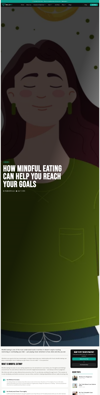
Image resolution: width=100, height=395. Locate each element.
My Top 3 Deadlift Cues (86, 392)
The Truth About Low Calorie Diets (87, 385)
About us (28, 4)
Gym (49, 4)
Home (22, 4)
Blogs (70, 4)
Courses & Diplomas (39, 4)
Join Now (57, 4)
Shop (63, 4)
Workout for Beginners (85, 377)
